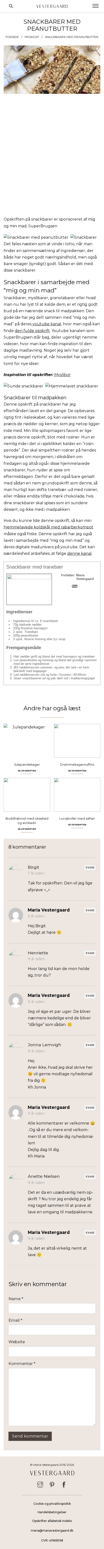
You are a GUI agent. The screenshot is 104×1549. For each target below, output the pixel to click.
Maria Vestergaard (49, 909)
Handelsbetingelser (52, 1512)
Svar (90, 867)
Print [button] (75, 586)
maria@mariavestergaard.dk (52, 1530)
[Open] (95, 6)
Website (16, 1342)
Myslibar (62, 374)
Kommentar (21, 1363)
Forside (12, 37)
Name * (15, 1299)
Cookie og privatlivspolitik (52, 1503)
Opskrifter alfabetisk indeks (52, 1521)
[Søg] (11, 6)
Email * (15, 1320)
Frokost (32, 37)
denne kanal (79, 553)
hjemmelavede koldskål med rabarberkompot (48, 527)
